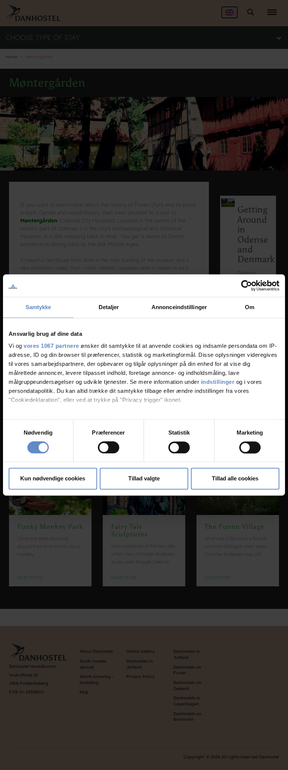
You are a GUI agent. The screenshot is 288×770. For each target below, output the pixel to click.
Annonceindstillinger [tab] (179, 307)
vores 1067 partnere (51, 346)
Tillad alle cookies (235, 479)
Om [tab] (249, 307)
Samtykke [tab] (38, 307)
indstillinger (218, 382)
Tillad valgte (144, 479)
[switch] (108, 447)
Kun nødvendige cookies (52, 479)
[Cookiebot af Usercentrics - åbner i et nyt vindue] (246, 285)
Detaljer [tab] (109, 307)
